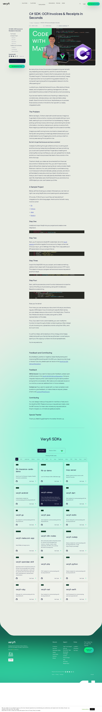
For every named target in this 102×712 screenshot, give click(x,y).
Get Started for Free (93, 4)
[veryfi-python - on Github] (67, 578)
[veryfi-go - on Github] (17, 525)
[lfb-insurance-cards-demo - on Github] (17, 481)
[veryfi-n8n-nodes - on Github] (42, 551)
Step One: (14, 37)
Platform (33, 3)
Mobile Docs (66, 663)
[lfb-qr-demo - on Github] (42, 481)
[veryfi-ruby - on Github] (17, 599)
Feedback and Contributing (16, 45)
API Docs (65, 661)
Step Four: (14, 43)
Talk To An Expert (67, 646)
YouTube (76, 650)
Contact (65, 655)
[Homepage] (6, 4)
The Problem (13, 33)
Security (55, 648)
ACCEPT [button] (92, 709)
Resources (52, 3)
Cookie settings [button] (85, 709)
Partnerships (66, 657)
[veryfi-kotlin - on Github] (67, 525)
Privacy (57, 674)
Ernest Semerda (63, 25)
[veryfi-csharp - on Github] (42, 504)
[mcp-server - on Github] (67, 481)
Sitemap (61, 674)
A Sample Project (14, 35)
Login (84, 4)
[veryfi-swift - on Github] (67, 599)
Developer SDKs (57, 650)
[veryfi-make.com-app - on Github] (17, 551)
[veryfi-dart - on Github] (67, 504)
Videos (54, 652)
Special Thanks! (15, 51)
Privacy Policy (32, 710)
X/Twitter (76, 648)
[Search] (80, 3)
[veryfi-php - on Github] (42, 578)
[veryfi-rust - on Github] (42, 599)
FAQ (64, 659)
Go (31, 205)
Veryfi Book (55, 654)
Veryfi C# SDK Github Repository (53, 376)
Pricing (58, 3)
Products (55, 646)
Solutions (24, 3)
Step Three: (14, 41)
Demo (63, 3)
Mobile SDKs (52, 450)
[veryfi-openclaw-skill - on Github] (17, 578)
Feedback (14, 47)
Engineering (36, 22)
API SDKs (41, 450)
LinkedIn (76, 646)
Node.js (33, 215)
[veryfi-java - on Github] (42, 525)
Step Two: (14, 39)
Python (33, 209)
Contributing (14, 49)
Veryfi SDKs (14, 61)
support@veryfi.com (43, 391)
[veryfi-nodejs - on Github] (67, 551)
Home (31, 22)
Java (32, 212)
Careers (55, 656)
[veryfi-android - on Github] (17, 504)
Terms (53, 674)
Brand (54, 658)
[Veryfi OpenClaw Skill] (62, 451)
